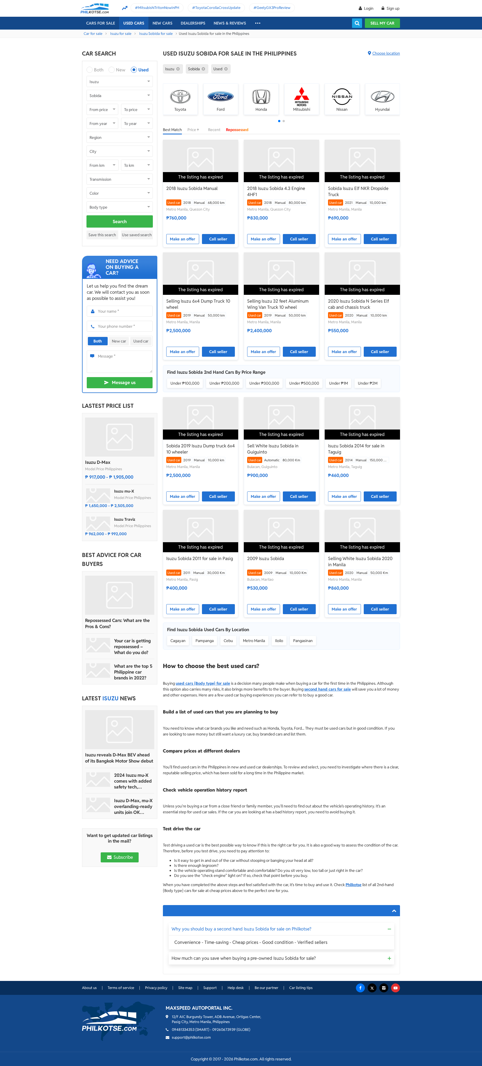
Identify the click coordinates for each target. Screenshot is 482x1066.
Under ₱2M (367, 383)
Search (120, 222)
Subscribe (122, 857)
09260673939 (224, 1029)
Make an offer (182, 239)
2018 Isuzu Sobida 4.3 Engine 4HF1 (276, 191)
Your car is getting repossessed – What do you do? (132, 646)
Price (192, 129)
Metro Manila (254, 640)
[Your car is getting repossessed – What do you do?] (98, 645)
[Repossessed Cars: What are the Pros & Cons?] (119, 595)
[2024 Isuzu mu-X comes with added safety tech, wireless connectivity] (98, 779)
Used (143, 70)
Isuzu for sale (120, 33)
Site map (185, 987)
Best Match (172, 129)
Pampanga (205, 640)
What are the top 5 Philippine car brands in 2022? (133, 672)
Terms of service (121, 987)
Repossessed (237, 129)
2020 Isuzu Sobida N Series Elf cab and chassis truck (358, 304)
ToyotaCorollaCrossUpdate (217, 7)
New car (119, 341)
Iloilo (279, 640)
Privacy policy (156, 987)
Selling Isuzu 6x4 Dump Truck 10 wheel (198, 304)
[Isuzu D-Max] (119, 437)
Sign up (392, 8)
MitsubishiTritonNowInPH (158, 7)
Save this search (102, 234)
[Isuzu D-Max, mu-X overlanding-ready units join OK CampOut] (98, 805)
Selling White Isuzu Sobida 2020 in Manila (360, 562)
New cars (162, 23)
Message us (124, 382)
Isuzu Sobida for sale (156, 33)
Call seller (218, 239)
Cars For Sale (100, 23)
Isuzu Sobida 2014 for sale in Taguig (356, 449)
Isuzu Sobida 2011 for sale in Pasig (199, 558)
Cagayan (177, 640)
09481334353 (183, 1029)
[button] (279, 121)
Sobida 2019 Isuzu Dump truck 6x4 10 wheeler (200, 449)
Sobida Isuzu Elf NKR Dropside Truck (358, 191)
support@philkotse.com (191, 1037)
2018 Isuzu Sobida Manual (192, 188)
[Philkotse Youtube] (395, 987)
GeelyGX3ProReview (273, 7)
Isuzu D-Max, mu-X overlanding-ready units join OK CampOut (133, 806)
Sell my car (382, 23)
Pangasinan (303, 640)
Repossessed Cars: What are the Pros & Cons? (117, 624)
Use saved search (137, 234)
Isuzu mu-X (124, 491)
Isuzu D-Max (97, 462)
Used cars (133, 23)
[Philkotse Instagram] (383, 987)
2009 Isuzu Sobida (265, 558)
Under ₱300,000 (264, 383)
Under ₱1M (338, 383)
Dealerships (193, 23)
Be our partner (266, 987)
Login (368, 8)
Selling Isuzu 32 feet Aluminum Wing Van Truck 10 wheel (278, 304)
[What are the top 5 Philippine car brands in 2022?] (98, 670)
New (120, 70)
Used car (140, 341)
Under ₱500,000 (304, 383)
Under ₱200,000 (224, 383)
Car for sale (93, 33)
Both (98, 70)
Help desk (236, 987)
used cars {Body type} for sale (203, 683)
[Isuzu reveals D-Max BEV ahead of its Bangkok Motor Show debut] (119, 729)
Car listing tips (301, 987)
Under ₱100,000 (184, 383)
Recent (214, 129)
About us (89, 987)
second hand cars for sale (327, 689)
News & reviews (230, 23)
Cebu (228, 640)
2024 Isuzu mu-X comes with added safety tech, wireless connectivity (133, 781)
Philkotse (354, 884)
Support (210, 987)
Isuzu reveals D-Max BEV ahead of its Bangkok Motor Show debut (119, 758)
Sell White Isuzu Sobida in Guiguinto (272, 449)
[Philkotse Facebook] (360, 987)
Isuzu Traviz (124, 519)
